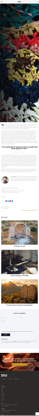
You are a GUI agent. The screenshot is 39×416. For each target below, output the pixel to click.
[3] (5, 161)
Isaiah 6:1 (31, 125)
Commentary (19, 277)
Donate (2, 399)
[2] (8, 157)
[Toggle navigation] (33, 1)
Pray (2, 391)
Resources (3, 395)
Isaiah (3, 196)
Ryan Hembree (3, 65)
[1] (14, 143)
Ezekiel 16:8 (20, 155)
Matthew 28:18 (22, 152)
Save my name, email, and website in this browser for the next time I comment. (17, 331)
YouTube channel (20, 177)
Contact (2, 398)
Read (2, 390)
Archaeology (19, 247)
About (2, 396)
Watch (2, 388)
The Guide (3, 393)
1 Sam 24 (23, 140)
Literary (2, 68)
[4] (6, 166)
